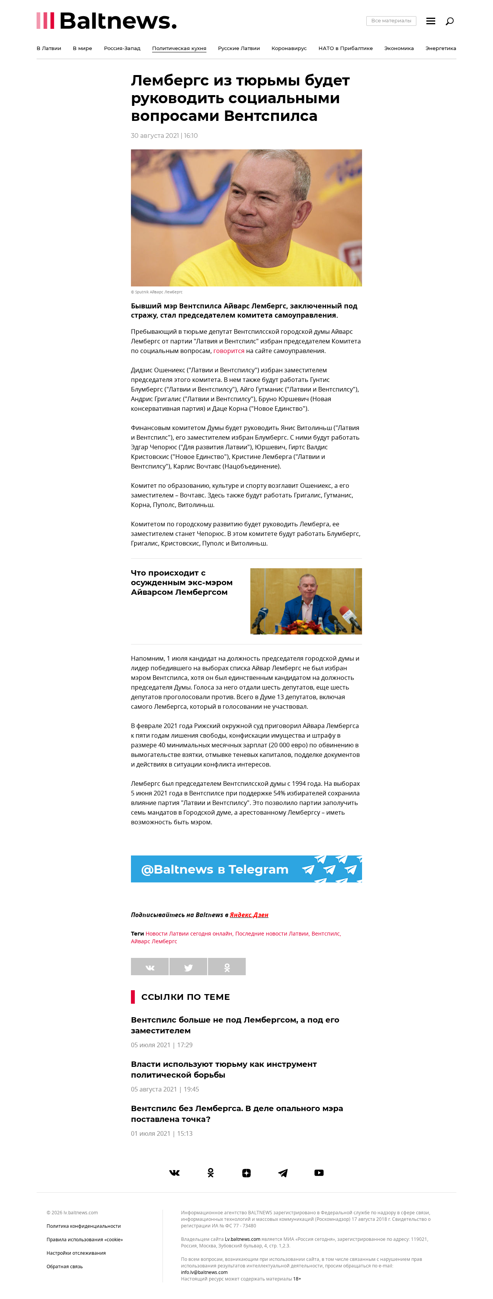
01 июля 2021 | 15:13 (162, 1133)
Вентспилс (326, 934)
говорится (229, 351)
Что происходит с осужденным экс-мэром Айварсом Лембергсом (182, 582)
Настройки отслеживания (76, 1253)
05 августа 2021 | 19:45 (165, 1089)
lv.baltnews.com (242, 1239)
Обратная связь (65, 1266)
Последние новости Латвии (272, 934)
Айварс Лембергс (154, 941)
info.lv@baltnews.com (204, 1272)
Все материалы (391, 20)
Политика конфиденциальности (84, 1226)
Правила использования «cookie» (85, 1239)
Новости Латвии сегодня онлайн (189, 934)
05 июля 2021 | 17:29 (162, 1045)
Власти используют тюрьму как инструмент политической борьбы (224, 1070)
